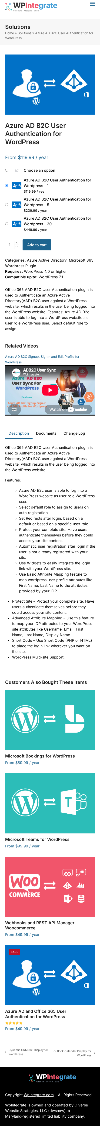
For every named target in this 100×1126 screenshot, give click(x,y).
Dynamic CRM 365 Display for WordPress (26, 1052)
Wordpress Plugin (20, 265)
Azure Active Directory (47, 260)
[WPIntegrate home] (50, 1078)
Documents (46, 433)
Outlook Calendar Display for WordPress (72, 1053)
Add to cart (37, 244)
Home (9, 33)
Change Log (74, 433)
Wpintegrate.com (39, 1094)
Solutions (24, 33)
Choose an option (39, 170)
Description (19, 433)
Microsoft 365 (81, 260)
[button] (92, 4)
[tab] (19, 433)
